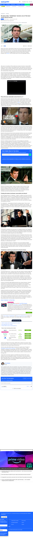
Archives (23, 524)
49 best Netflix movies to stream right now (9, 325)
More (22, 4)
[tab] (4, 386)
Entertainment (13, 4)
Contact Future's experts (14, 520)
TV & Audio (8, 4)
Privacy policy (24, 520)
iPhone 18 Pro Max (21, 6)
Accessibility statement (14, 522)
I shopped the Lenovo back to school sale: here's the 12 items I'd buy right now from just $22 (17, 477)
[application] (16, 87)
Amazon (7, 53)
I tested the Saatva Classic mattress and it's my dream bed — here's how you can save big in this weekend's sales (17, 471)
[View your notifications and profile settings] (31, 386)
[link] (4, 305)
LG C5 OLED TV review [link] (17, 304)
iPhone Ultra (14, 6)
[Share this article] (1, 46)
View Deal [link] (27, 330)
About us (12, 524)
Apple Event (8, 6)
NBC (19, 102)
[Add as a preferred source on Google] (4, 517)
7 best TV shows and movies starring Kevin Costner (11, 322)
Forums (31, 4)
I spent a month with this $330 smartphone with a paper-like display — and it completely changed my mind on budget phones (16, 480)
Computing (18, 4)
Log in (28, 378)
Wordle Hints (28, 6)
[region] (16, 383)
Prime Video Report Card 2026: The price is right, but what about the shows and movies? (16, 474)
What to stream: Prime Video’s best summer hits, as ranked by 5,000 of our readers (15, 468)
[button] (30, 1)
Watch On (2, 123)
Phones (4, 4)
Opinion (2, 19)
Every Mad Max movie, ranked (7, 324)
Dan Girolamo (7, 363)
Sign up (30, 378)
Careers (23, 522)
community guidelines (10, 380)
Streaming (7, 13)
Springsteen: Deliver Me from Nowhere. (8, 348)
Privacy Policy (5, 533)
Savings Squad (27, 4)
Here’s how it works (24, 22)
